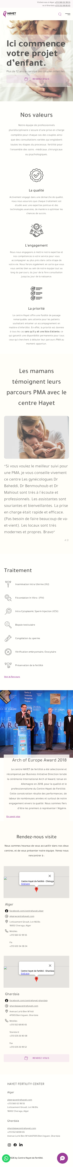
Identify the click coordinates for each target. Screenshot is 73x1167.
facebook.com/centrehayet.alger (27, 910)
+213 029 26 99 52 (18, 1046)
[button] (60, 14)
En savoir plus (13, 816)
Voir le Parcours (12, 676)
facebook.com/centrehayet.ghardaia (29, 1000)
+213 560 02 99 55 (62, 2)
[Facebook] (15, 1145)
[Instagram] (9, 1145)
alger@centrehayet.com (22, 916)
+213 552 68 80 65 (62, 5)
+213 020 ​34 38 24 (18, 946)
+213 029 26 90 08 (18, 1035)
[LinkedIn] (21, 1145)
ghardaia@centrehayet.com (24, 1005)
